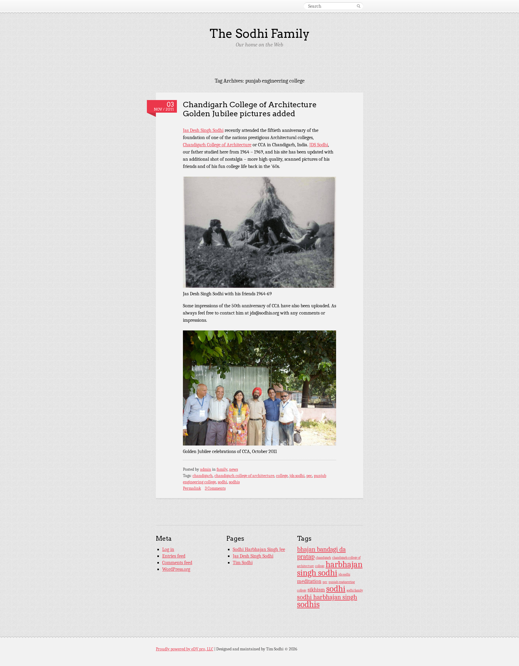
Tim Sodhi (243, 562)
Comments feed (177, 562)
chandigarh (203, 475)
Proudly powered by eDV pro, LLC (184, 649)
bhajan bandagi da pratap (321, 553)
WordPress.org (176, 569)
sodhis (234, 482)
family (222, 469)
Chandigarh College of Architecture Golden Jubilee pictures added (250, 109)
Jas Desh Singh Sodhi (203, 130)
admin (205, 469)
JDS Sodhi (318, 144)
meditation (309, 581)
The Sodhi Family (260, 33)
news (233, 469)
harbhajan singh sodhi (330, 568)
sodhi (222, 482)
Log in (168, 549)
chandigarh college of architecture (244, 475)
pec (309, 475)
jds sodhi (297, 475)
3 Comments (215, 488)
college (282, 475)
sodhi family (355, 590)
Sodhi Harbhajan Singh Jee (259, 549)
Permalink (192, 488)
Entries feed (173, 556)
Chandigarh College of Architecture (217, 144)
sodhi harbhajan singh (327, 597)
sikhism (316, 590)
